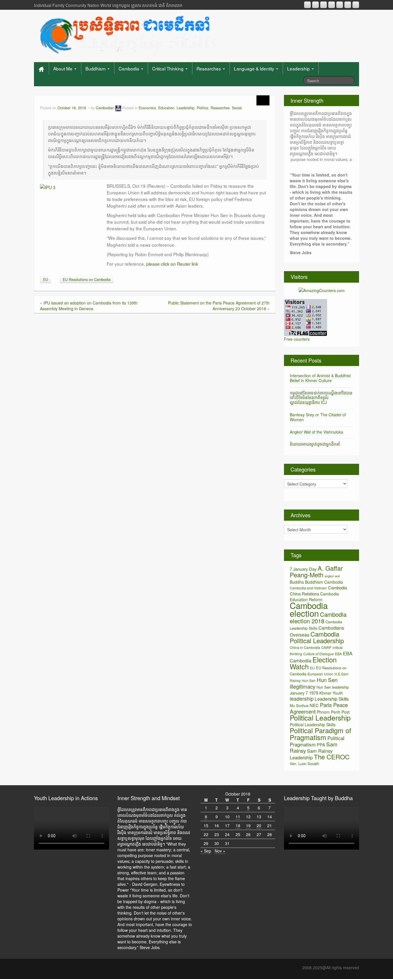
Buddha (297, 582)
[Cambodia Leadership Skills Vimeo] (347, 4)
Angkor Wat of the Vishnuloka (316, 432)
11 (238, 816)
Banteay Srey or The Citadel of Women (318, 417)
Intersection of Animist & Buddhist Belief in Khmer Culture (320, 378)
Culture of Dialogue (318, 653)
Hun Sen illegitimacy (313, 683)
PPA (321, 745)
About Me (63, 68)
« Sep (206, 851)
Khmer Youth (331, 693)
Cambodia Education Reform (314, 596)
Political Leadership (320, 717)
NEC (314, 705)
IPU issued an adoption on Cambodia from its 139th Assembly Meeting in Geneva (89, 305)
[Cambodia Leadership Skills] (127, 34)
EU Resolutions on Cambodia (86, 279)
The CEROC (332, 756)
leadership (302, 698)
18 (238, 825)
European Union (320, 673)
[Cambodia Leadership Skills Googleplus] (331, 4)
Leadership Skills (332, 699)
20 (259, 825)
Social (237, 107)
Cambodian (105, 107)
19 (248, 825)
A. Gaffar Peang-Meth (316, 571)
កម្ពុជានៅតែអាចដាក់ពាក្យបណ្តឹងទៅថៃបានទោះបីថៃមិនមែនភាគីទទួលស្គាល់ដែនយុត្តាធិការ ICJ (321, 397)
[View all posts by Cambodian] (118, 107)
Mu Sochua (299, 705)
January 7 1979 (304, 693)
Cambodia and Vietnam (308, 587)
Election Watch (313, 663)
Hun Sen (309, 680)
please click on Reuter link (172, 263)
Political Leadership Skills (312, 724)
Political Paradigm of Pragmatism (320, 733)
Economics (147, 107)
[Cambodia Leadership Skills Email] (315, 4)
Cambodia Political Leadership (317, 637)
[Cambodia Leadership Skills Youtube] (323, 4)
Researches (209, 68)
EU (45, 279)
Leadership (299, 68)
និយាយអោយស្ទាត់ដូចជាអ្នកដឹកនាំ (315, 444)
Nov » (220, 851)
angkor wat (332, 576)
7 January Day (303, 569)
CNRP (326, 647)
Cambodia (129, 68)
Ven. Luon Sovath (304, 763)
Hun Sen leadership (332, 687)
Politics (202, 107)
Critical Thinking (168, 68)
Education (166, 107)
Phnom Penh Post (333, 712)
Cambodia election (309, 609)
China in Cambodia (305, 647)
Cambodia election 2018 (318, 617)
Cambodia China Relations (318, 591)
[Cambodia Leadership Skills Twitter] (355, 4)
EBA (338, 653)
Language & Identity (254, 68)
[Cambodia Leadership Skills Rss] (307, 4)
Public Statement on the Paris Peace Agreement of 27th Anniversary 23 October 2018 (219, 305)
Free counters (297, 339)
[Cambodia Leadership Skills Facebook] (339, 4)
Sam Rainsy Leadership (311, 754)
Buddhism (96, 68)
